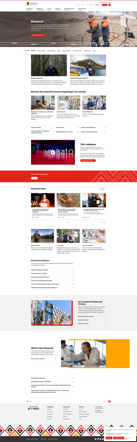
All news (102, 189)
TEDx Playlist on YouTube (87, 160)
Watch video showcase (38, 35)
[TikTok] (103, 439)
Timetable (49, 409)
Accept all (109, 438)
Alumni (83, 4)
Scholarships (49, 416)
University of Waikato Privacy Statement (114, 434)
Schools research (41, 50)
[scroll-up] (109, 401)
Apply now (105, 4)
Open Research (87, 50)
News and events (82, 411)
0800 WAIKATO (99, 408)
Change (109, 2)
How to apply (49, 411)
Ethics (94, 50)
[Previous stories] (102, 222)
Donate (91, 4)
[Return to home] (31, 3)
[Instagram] (98, 439)
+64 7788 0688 (99, 412)
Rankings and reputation (84, 414)
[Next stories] (105, 222)
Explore (34, 178)
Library (87, 4)
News (59, 50)
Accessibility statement (53, 438)
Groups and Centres (77, 50)
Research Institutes (66, 50)
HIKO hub (49, 418)
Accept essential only (118, 438)
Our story (81, 409)
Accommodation (66, 418)
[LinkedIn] (100, 439)
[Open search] (109, 5)
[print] (27, 401)
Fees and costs (50, 414)
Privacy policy (43, 438)
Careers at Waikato (83, 416)
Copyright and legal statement (32, 438)
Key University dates (67, 411)
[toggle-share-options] (30, 401)
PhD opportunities (51, 50)
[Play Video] (53, 152)
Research (65, 416)
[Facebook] (95, 439)
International (65, 409)
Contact (78, 4)
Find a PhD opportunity (68, 414)
